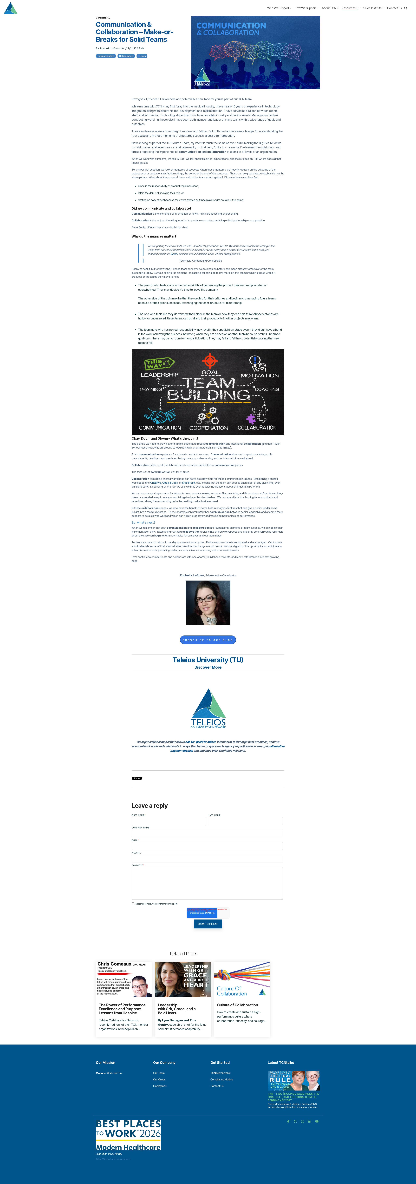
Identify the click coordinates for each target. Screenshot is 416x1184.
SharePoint (188, 482)
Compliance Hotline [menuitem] (221, 1079)
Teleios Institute (371, 8)
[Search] (406, 8)
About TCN (329, 8)
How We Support (305, 8)
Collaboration (126, 56)
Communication (106, 56)
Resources (349, 8)
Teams (142, 56)
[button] (288, 1121)
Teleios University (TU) (208, 660)
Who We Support (278, 8)
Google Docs (170, 482)
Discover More (208, 667)
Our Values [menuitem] (159, 1079)
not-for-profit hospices (200, 742)
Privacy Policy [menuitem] (115, 1153)
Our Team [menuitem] (159, 1073)
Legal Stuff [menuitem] (101, 1153)
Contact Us (394, 8)
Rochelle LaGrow (110, 48)
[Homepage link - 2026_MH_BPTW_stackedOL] (128, 1148)
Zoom (174, 253)
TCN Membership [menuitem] (220, 1073)
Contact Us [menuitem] (217, 1086)
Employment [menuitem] (160, 1086)
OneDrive (155, 482)
